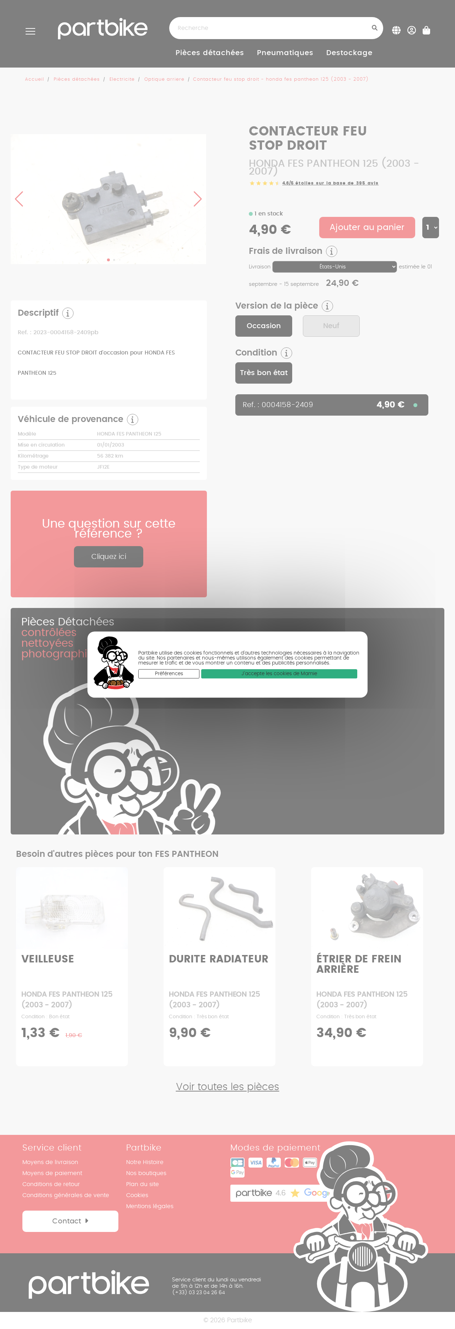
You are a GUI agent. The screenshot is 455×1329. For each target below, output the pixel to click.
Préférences (169, 673)
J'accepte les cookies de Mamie (279, 673)
